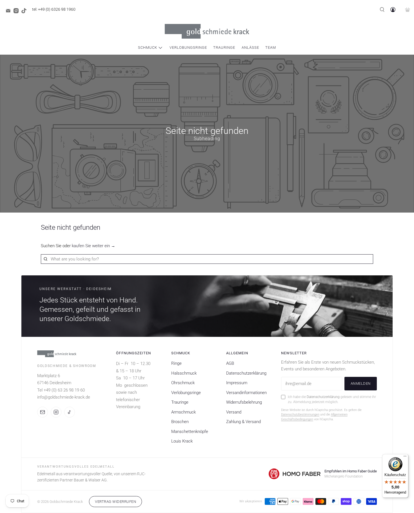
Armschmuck (183, 412)
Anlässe (250, 47)
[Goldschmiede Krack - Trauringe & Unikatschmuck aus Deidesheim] (207, 31)
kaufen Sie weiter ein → (93, 245)
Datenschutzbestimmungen (300, 414)
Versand (233, 412)
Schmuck (147, 47)
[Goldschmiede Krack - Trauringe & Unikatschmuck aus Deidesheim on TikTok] (25, 12)
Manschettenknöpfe (189, 431)
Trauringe (224, 47)
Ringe (176, 363)
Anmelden (361, 383)
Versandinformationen (246, 392)
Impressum (236, 382)
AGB (230, 363)
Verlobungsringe (188, 47)
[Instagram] (56, 412)
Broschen (180, 421)
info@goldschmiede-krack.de (63, 397)
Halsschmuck (184, 373)
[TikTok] (69, 412)
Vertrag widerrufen (115, 501)
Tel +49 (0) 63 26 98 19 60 (61, 390)
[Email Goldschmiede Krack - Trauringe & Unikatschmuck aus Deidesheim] (10, 12)
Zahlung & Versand (243, 421)
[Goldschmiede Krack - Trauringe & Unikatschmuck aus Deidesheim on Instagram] (17, 12)
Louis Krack (182, 441)
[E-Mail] (42, 412)
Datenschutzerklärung (246, 373)
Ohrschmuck (183, 382)
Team (270, 47)
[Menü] (405, 457)
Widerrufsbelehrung (244, 402)
